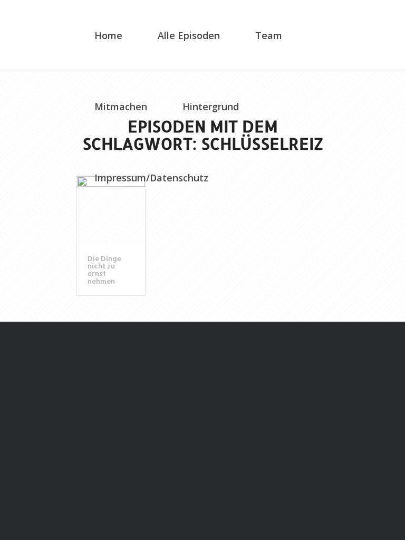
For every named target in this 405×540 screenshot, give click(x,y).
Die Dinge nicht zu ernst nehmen (104, 269)
